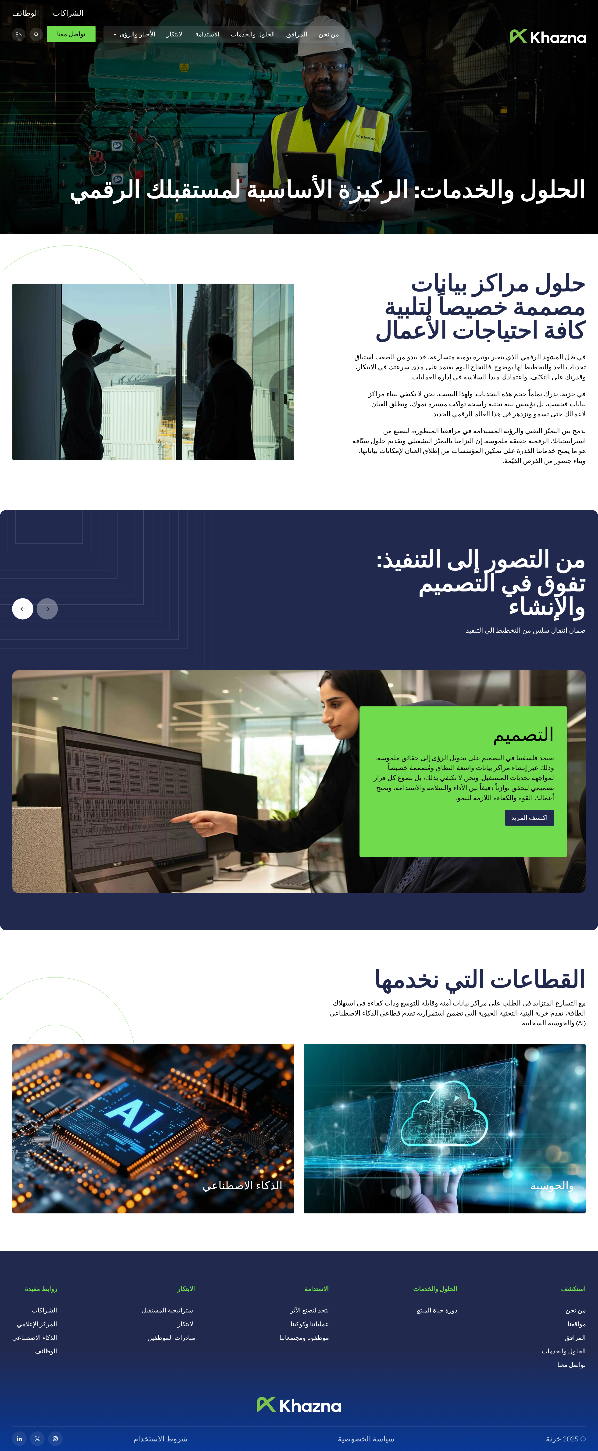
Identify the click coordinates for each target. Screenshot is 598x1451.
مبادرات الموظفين (171, 1337)
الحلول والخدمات (253, 34)
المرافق (296, 34)
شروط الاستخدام (160, 1438)
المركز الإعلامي (37, 1324)
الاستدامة (207, 34)
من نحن (329, 34)
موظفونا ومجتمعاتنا (304, 1337)
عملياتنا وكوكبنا (310, 1324)
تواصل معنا (571, 1365)
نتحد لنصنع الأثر (309, 1310)
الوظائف (25, 13)
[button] (22, 609)
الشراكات (68, 13)
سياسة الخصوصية (366, 1438)
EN (19, 34)
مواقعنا (577, 1324)
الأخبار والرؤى (137, 34)
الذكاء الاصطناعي (34, 1337)
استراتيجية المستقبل (168, 1310)
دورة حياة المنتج (436, 1310)
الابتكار (175, 34)
